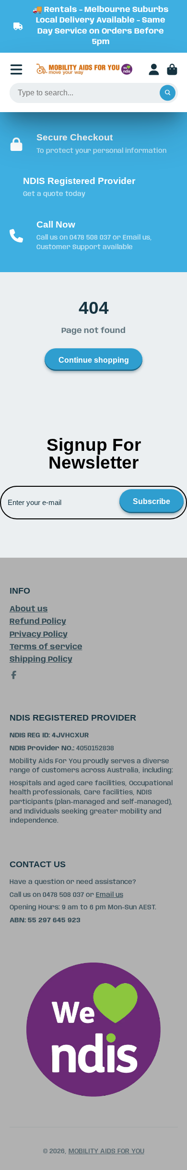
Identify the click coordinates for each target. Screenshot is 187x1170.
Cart (172, 69)
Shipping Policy (41, 659)
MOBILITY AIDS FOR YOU (106, 1151)
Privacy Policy (39, 635)
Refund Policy (38, 622)
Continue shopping (93, 360)
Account (154, 69)
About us (29, 609)
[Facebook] (14, 675)
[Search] (168, 93)
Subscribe (151, 501)
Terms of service (46, 647)
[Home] (84, 69)
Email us (109, 895)
